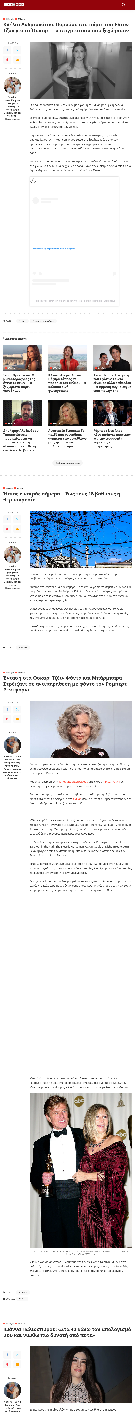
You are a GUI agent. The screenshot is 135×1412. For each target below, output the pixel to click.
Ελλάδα (21, 19)
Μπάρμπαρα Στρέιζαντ (73, 781)
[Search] (123, 5)
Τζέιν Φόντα (112, 781)
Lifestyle (10, 19)
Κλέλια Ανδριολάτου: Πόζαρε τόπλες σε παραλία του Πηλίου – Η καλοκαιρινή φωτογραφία (67, 383)
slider (23, 321)
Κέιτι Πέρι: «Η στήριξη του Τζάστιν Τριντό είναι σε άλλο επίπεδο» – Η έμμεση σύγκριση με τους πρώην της (112, 383)
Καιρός (20, 488)
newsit (22, 1298)
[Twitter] (17, 50)
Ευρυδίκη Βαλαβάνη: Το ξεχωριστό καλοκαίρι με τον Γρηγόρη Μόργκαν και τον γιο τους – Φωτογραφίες (12, 108)
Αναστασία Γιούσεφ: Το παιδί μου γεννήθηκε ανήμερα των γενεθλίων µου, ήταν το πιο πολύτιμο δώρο (67, 438)
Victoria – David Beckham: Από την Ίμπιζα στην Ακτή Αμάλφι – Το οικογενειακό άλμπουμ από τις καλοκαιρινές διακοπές (12, 767)
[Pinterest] (7, 60)
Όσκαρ (77, 799)
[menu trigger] (129, 5)
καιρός (24, 647)
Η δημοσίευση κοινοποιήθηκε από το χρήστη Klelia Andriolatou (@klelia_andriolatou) (74, 300)
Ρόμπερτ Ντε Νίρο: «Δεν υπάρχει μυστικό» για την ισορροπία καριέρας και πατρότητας (112, 438)
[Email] (17, 60)
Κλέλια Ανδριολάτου (44, 321)
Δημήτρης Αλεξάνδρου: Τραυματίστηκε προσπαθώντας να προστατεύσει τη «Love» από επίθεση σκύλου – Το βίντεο (21, 440)
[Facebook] (7, 50)
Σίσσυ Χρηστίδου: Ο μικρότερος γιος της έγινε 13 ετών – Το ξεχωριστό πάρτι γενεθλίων (19, 383)
